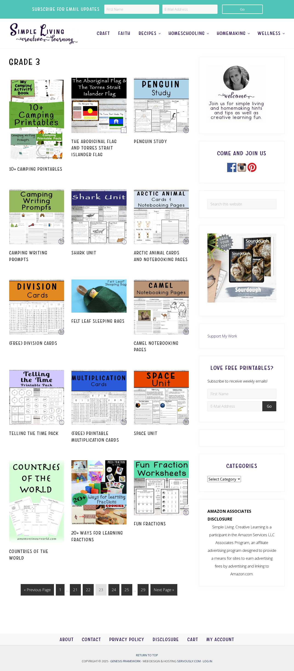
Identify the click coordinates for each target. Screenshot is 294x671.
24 (113, 591)
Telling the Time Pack (34, 433)
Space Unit (146, 433)
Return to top (147, 655)
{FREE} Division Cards (33, 343)
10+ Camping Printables (35, 169)
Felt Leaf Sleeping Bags (98, 321)
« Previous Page (37, 591)
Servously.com (189, 661)
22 (88, 591)
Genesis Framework (125, 661)
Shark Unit (83, 253)
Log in (207, 661)
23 (101, 591)
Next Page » (163, 591)
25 (126, 591)
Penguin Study (150, 141)
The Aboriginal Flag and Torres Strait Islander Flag (94, 148)
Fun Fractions (150, 523)
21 (75, 591)
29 (143, 591)
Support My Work (222, 336)
